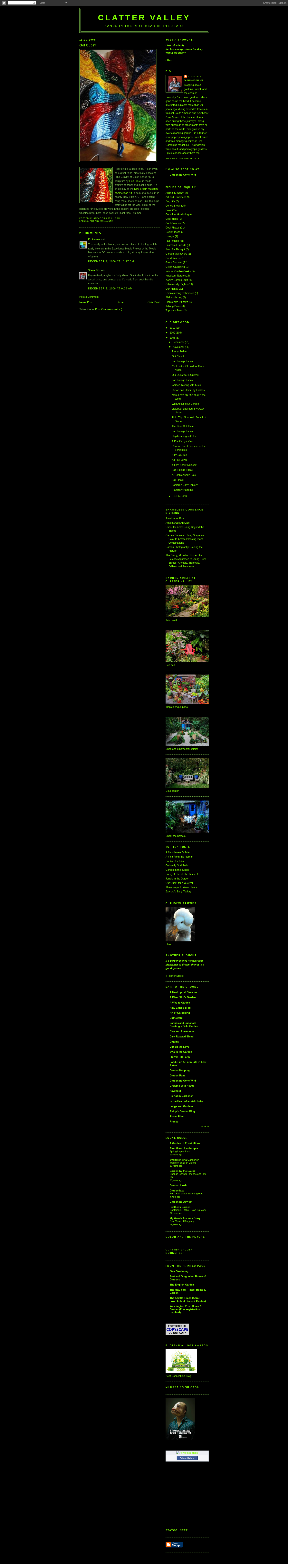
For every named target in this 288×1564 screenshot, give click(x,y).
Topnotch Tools (174, 310)
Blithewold (176, 1017)
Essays (170, 236)
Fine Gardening (179, 1271)
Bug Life (170, 201)
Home (120, 302)
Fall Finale (178, 479)
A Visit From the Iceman (179, 856)
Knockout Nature (175, 275)
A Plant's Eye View (182, 441)
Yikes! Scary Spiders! (184, 464)
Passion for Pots (175, 518)
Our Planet (172, 288)
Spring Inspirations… (181, 1151)
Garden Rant (177, 1075)
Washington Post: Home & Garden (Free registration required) (186, 1309)
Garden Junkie (178, 1185)
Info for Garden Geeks (178, 271)
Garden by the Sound (183, 1171)
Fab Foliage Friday (182, 361)
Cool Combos (173, 223)
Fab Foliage (172, 240)
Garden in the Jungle (177, 869)
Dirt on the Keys (179, 1046)
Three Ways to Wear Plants (181, 887)
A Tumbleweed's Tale (184, 474)
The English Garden (182, 1284)
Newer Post (85, 302)
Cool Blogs (172, 218)
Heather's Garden (180, 1207)
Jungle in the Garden (177, 878)
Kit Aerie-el (94, 239)
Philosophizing (174, 297)
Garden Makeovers (176, 253)
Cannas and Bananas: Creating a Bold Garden (184, 1025)
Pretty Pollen (179, 351)
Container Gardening (177, 214)
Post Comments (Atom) (108, 309)
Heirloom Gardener (181, 1095)
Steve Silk (94, 270)
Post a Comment (89, 296)
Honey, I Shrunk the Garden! (182, 874)
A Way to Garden (180, 1002)
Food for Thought (175, 249)
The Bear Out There (183, 426)
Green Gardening (175, 266)
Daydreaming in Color (184, 436)
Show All (205, 1127)
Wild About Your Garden (185, 403)
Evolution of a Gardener (184, 1159)
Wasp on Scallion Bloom (183, 1162)
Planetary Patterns (182, 489)
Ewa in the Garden (181, 1051)
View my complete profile (183, 158)
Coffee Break (173, 205)
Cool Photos (172, 227)
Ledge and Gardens (181, 1106)
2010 (173, 327)
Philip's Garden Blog (182, 1111)
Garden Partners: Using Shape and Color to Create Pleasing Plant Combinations (185, 539)
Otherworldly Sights (177, 284)
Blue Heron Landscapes (184, 1148)
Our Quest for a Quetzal (185, 375)
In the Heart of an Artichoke (186, 1101)
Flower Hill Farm (180, 1056)
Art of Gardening (180, 1012)
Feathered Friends (176, 245)
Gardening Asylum (181, 1201)
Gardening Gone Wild (183, 174)
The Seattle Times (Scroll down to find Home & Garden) (188, 1300)
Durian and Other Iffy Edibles (188, 390)
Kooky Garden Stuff (177, 279)
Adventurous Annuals (178, 522)
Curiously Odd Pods (177, 865)
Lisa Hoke (135, 181)
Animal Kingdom (175, 192)
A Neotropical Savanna (183, 992)
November (179, 346)
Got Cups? (178, 356)
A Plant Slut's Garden (183, 997)
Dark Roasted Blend (182, 1036)
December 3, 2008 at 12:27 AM (111, 261)
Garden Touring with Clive (186, 385)
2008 (173, 337)
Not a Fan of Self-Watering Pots (186, 1193)
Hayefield (175, 1090)
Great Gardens (174, 262)
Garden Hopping (180, 1070)
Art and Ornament (101, 221)
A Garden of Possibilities (185, 1143)
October (177, 496)
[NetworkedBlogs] (187, 1452)
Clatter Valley (144, 17)
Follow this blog (187, 1458)
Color (168, 210)
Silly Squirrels (179, 454)
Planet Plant (177, 1116)
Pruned (174, 1121)
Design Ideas (173, 231)
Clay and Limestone (182, 1031)
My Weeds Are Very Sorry (185, 1218)
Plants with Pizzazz (177, 301)
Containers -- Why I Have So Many (188, 1210)
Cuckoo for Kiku (175, 861)
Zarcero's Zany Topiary (185, 484)
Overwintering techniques (180, 293)
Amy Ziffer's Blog (180, 1007)
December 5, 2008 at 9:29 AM (110, 288)
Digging (174, 1041)
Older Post (154, 302)
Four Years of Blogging (182, 1221)
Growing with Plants (182, 1085)
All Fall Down (179, 459)
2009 (173, 332)
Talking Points (174, 306)
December (179, 342)
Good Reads (173, 258)
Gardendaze (177, 1190)
